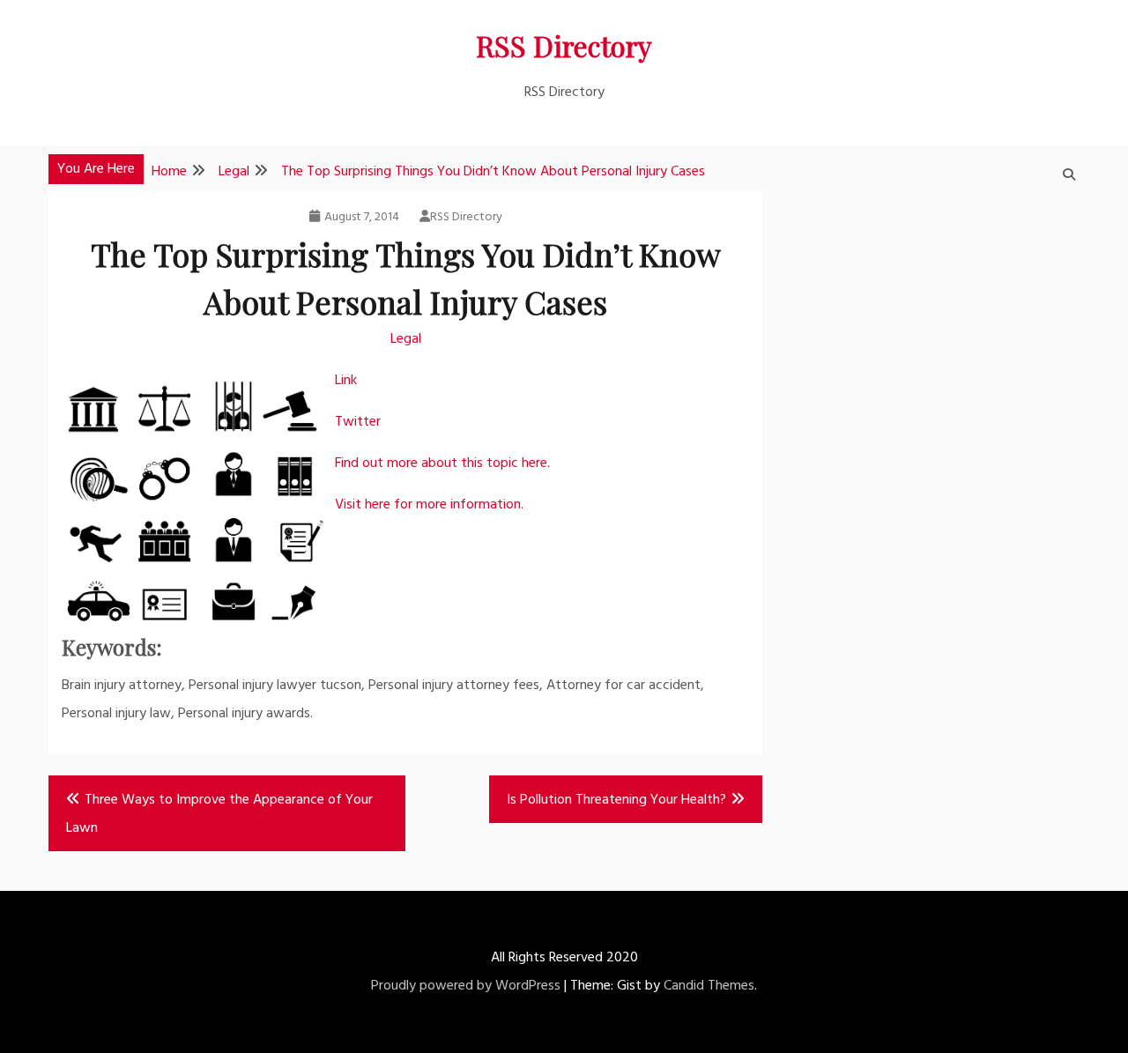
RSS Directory (564, 45)
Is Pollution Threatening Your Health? (616, 800)
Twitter (358, 422)
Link (346, 380)
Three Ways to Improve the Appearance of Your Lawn (219, 814)
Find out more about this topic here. (442, 463)
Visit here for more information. (429, 504)
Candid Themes (709, 986)
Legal (405, 339)
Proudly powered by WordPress (465, 986)
